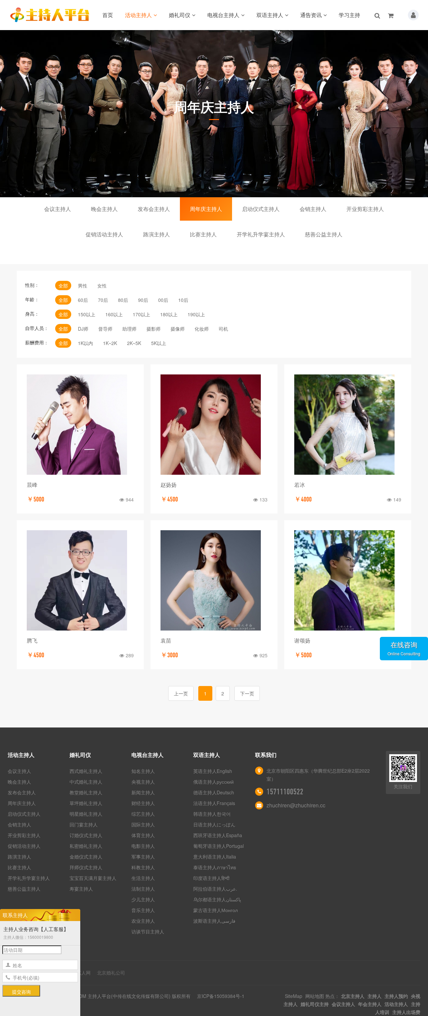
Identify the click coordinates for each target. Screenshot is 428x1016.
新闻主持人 (143, 792)
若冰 (299, 484)
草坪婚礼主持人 (86, 803)
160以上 (114, 314)
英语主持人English (212, 771)
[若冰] (347, 424)
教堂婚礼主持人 (86, 792)
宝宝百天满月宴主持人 (93, 878)
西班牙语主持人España (217, 835)
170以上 (141, 314)
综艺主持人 (143, 813)
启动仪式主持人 (261, 209)
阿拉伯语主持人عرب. (215, 888)
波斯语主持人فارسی (214, 920)
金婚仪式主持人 (86, 856)
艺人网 (84, 972)
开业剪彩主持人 (365, 209)
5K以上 (158, 343)
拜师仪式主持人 (86, 867)
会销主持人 (313, 209)
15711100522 (284, 791)
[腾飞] (80, 580)
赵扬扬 (168, 484)
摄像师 (178, 328)
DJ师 (83, 328)
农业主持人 (143, 920)
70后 (103, 300)
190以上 (196, 314)
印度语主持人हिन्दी (211, 878)
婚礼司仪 (179, 15)
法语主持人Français (214, 803)
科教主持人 (143, 867)
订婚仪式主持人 (86, 835)
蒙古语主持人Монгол (215, 910)
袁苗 (165, 640)
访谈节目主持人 (147, 931)
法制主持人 (143, 888)
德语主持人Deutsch (213, 792)
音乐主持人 (143, 910)
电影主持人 (143, 845)
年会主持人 (370, 1004)
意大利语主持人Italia (214, 856)
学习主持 (349, 15)
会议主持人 (57, 209)
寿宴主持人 (81, 888)
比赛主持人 (203, 234)
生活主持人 (143, 878)
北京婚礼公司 (111, 972)
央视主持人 (143, 781)
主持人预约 (396, 996)
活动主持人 (138, 15)
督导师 (105, 328)
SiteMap (293, 996)
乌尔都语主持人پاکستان (217, 899)
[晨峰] (80, 424)
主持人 (374, 996)
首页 (107, 15)
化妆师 (202, 328)
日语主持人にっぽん (214, 824)
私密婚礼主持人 (86, 845)
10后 (183, 300)
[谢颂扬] (347, 580)
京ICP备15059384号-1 (220, 996)
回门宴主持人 (84, 824)
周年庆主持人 (206, 209)
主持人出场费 (406, 1012)
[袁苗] (214, 580)
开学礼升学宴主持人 (261, 234)
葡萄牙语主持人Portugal (218, 845)
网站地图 (314, 996)
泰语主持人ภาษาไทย (214, 867)
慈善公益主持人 (323, 234)
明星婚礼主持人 (86, 813)
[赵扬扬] (214, 424)
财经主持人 (143, 803)
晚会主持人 (104, 209)
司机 (223, 328)
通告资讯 (311, 15)
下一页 (247, 693)
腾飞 (32, 640)
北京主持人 (352, 996)
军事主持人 (143, 856)
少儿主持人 (143, 899)
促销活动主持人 (104, 234)
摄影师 (153, 328)
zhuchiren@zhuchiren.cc (295, 805)
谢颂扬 (302, 640)
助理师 (129, 328)
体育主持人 (143, 835)
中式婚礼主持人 (86, 781)
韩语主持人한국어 (212, 813)
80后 (123, 300)
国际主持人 (143, 824)
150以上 (86, 314)
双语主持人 (269, 15)
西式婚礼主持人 (86, 771)
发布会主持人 (154, 209)
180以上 (169, 314)
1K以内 (85, 343)
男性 (82, 285)
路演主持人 (156, 234)
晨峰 (32, 484)
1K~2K (110, 343)
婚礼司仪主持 (315, 1004)
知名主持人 (143, 771)
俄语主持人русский (213, 781)
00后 (163, 300)
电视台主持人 (223, 15)
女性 (102, 285)
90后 (143, 300)
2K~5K (134, 343)
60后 (83, 300)
